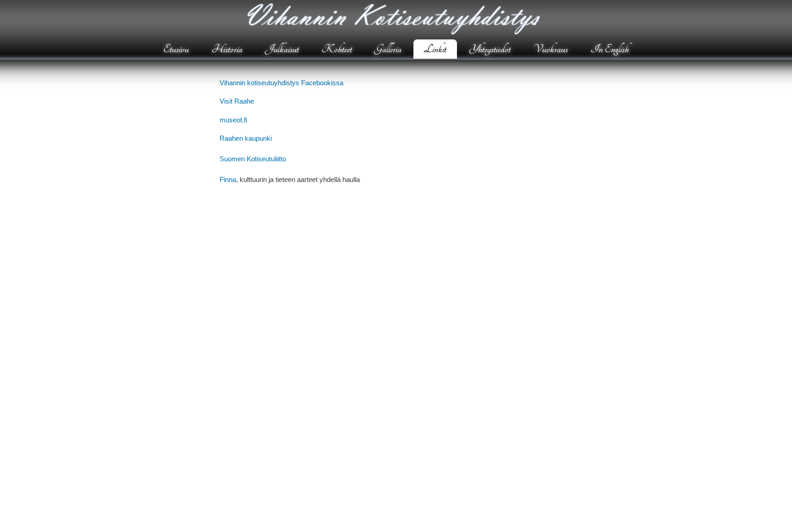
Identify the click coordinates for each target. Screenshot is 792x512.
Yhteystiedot (490, 49)
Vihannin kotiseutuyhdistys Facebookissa (281, 83)
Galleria (388, 49)
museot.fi (233, 120)
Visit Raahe (237, 101)
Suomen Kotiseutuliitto (253, 159)
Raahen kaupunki (246, 138)
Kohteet (336, 49)
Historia (226, 49)
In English (609, 49)
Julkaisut (282, 49)
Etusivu (176, 49)
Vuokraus (550, 49)
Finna (228, 179)
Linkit (435, 49)
